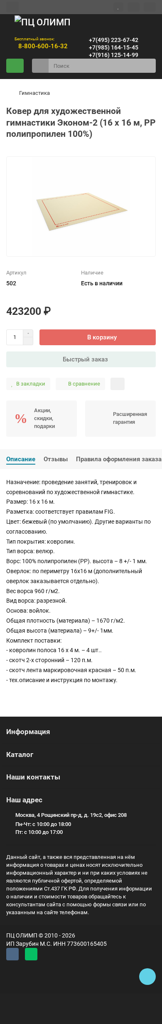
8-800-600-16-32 (41, 46)
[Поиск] (147, 65)
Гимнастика (34, 93)
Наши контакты (33, 777)
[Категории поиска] (40, 66)
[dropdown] (12, 7)
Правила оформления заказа (119, 459)
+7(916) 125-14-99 (112, 55)
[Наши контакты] (147, 976)
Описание (20, 459)
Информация (28, 731)
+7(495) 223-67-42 (112, 40)
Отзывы (56, 459)
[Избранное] (118, 7)
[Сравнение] (134, 7)
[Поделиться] (117, 384)
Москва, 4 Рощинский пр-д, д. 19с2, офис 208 (71, 815)
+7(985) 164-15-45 (112, 47)
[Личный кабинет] (150, 7)
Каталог (19, 754)
